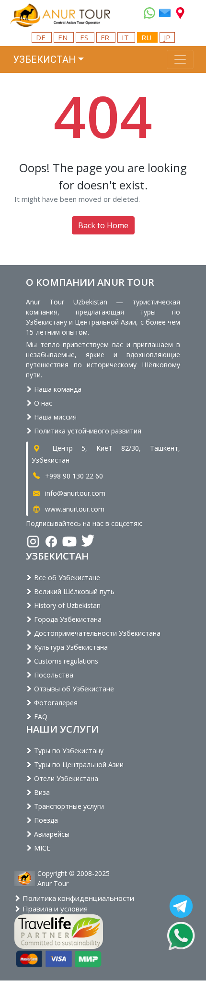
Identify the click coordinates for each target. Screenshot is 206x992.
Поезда (45, 820)
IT (126, 37)
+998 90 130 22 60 (73, 475)
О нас (42, 403)
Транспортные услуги (68, 806)
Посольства (52, 674)
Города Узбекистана (67, 619)
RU (147, 37)
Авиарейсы (50, 834)
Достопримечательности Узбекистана (96, 633)
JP (167, 37)
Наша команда (56, 389)
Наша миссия (54, 416)
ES (85, 37)
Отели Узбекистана (65, 778)
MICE (41, 847)
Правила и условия (54, 908)
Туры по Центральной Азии (78, 764)
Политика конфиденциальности (77, 898)
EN (63, 37)
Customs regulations (65, 660)
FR (106, 37)
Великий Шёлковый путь (73, 591)
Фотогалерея (55, 702)
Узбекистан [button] (44, 59)
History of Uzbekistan (66, 605)
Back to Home (103, 225)
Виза (41, 792)
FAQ (39, 716)
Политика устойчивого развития (86, 430)
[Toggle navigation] (180, 59)
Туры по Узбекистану (67, 750)
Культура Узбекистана (70, 647)
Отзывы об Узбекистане (73, 688)
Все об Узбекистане (66, 577)
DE (41, 37)
